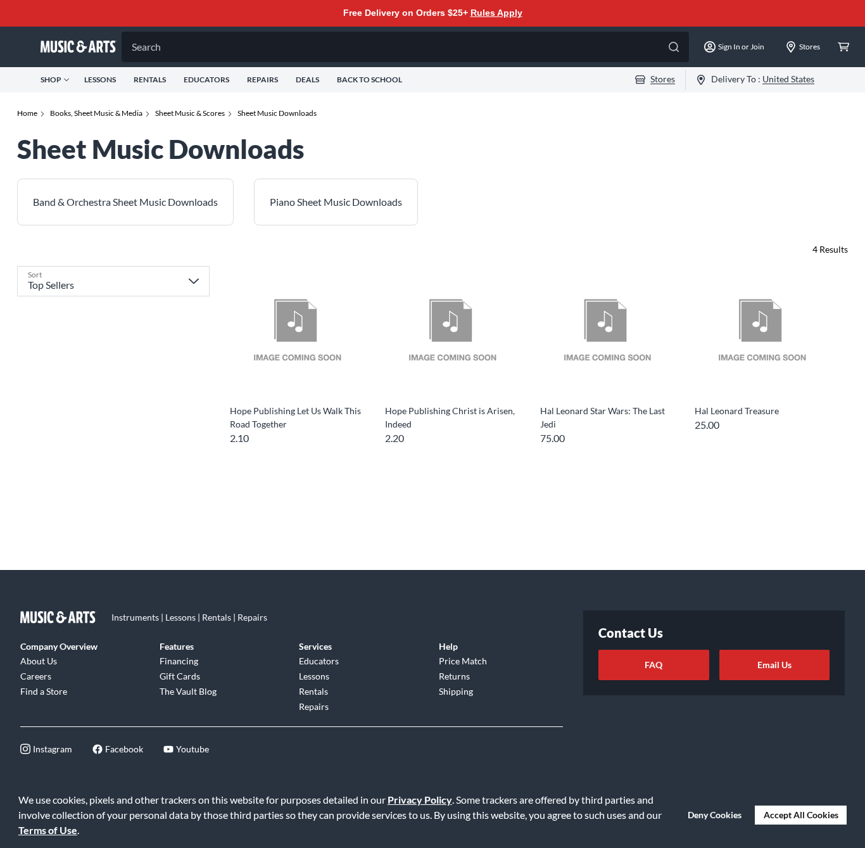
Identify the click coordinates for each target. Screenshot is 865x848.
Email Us (774, 664)
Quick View (296, 376)
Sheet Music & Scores (190, 113)
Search (146, 47)
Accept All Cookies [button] (801, 814)
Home (27, 113)
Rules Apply (496, 13)
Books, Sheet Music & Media (96, 113)
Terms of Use (47, 830)
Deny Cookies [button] (715, 814)
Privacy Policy (420, 800)
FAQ (653, 664)
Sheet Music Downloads (277, 113)
